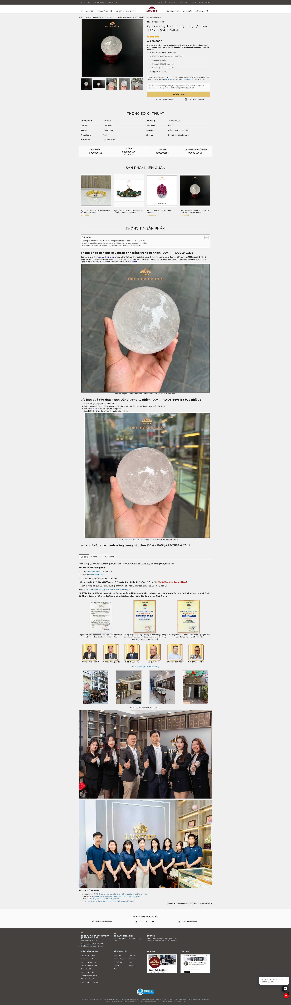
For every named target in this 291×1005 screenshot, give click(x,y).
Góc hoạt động (119, 959)
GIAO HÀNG (96, 557)
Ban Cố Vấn (187, 11)
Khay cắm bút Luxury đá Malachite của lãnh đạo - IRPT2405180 (95, 211)
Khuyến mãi (118, 962)
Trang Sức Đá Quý (105, 11)
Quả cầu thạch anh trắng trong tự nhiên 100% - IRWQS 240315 (194, 211)
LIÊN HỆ (84, 557)
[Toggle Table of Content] (205, 238)
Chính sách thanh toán (89, 959)
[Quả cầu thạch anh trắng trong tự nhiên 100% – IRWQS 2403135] (86, 84)
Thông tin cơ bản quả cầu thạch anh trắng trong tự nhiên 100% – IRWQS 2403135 (114, 241)
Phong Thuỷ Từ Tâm (101, 17)
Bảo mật (132, 959)
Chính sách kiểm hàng (89, 965)
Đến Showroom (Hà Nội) (89, 982)
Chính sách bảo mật (88, 955)
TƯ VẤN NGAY (179, 94)
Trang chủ (117, 955)
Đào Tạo (171, 2)
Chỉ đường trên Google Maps (172, 582)
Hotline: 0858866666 (103, 921)
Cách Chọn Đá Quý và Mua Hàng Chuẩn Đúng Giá (110, 590)
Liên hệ (116, 965)
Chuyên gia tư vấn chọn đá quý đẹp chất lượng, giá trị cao (116, 896)
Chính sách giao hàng (88, 962)
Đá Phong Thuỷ (173, 11)
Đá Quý (119, 11)
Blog (194, 2)
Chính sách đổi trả (87, 969)
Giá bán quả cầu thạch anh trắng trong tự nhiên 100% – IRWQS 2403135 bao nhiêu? (115, 243)
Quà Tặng (199, 11)
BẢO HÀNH (110, 557)
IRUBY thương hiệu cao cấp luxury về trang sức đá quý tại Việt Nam (121, 894)
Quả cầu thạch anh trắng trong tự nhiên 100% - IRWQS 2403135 (161, 211)
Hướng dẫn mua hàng (89, 975)
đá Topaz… (133, 262)
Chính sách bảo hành (88, 972)
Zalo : (196, 99)
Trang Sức (130, 11)
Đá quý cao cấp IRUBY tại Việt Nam (104, 899)
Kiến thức (183, 2)
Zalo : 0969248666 (189, 921)
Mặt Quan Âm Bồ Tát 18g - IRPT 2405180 (126, 211)
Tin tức (160, 2)
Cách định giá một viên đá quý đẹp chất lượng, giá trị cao (111, 901)
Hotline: (164, 99)
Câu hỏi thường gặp (88, 979)
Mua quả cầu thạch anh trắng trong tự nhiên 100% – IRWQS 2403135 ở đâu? (112, 245)
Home (81, 17)
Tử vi (115, 969)
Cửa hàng (88, 17)
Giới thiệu (89, 11)
